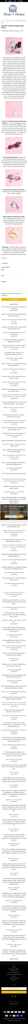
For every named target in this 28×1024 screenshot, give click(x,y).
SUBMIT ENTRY (20, 516)
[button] (14, 506)
